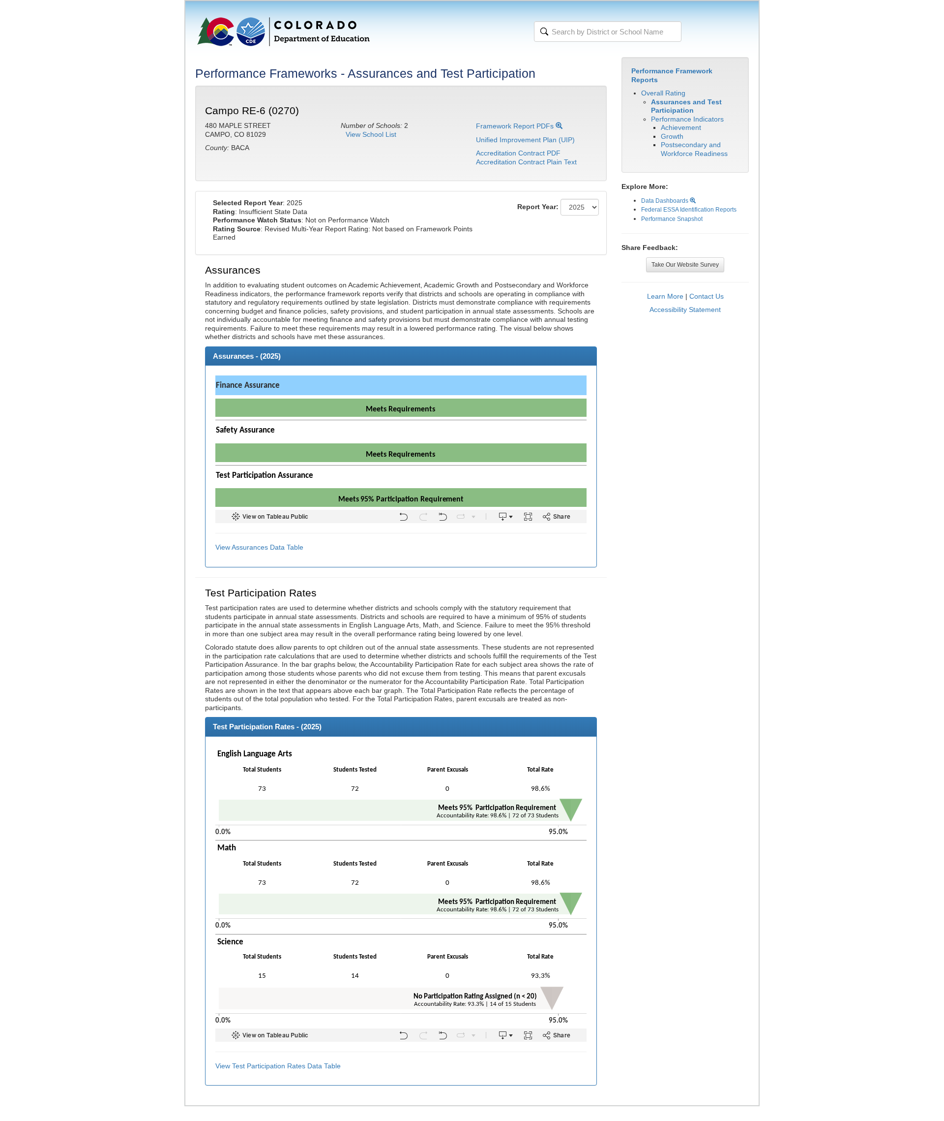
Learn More (665, 296)
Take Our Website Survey (685, 264)
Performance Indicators (687, 119)
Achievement (681, 127)
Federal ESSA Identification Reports (689, 209)
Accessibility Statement (685, 309)
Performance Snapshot (672, 219)
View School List (371, 134)
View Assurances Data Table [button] (259, 547)
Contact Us (706, 296)
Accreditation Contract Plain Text (526, 162)
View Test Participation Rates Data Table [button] (278, 1066)
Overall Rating (663, 93)
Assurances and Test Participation (686, 106)
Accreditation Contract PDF (518, 153)
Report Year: (538, 207)
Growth (672, 136)
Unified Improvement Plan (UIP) (525, 140)
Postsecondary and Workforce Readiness (694, 149)
